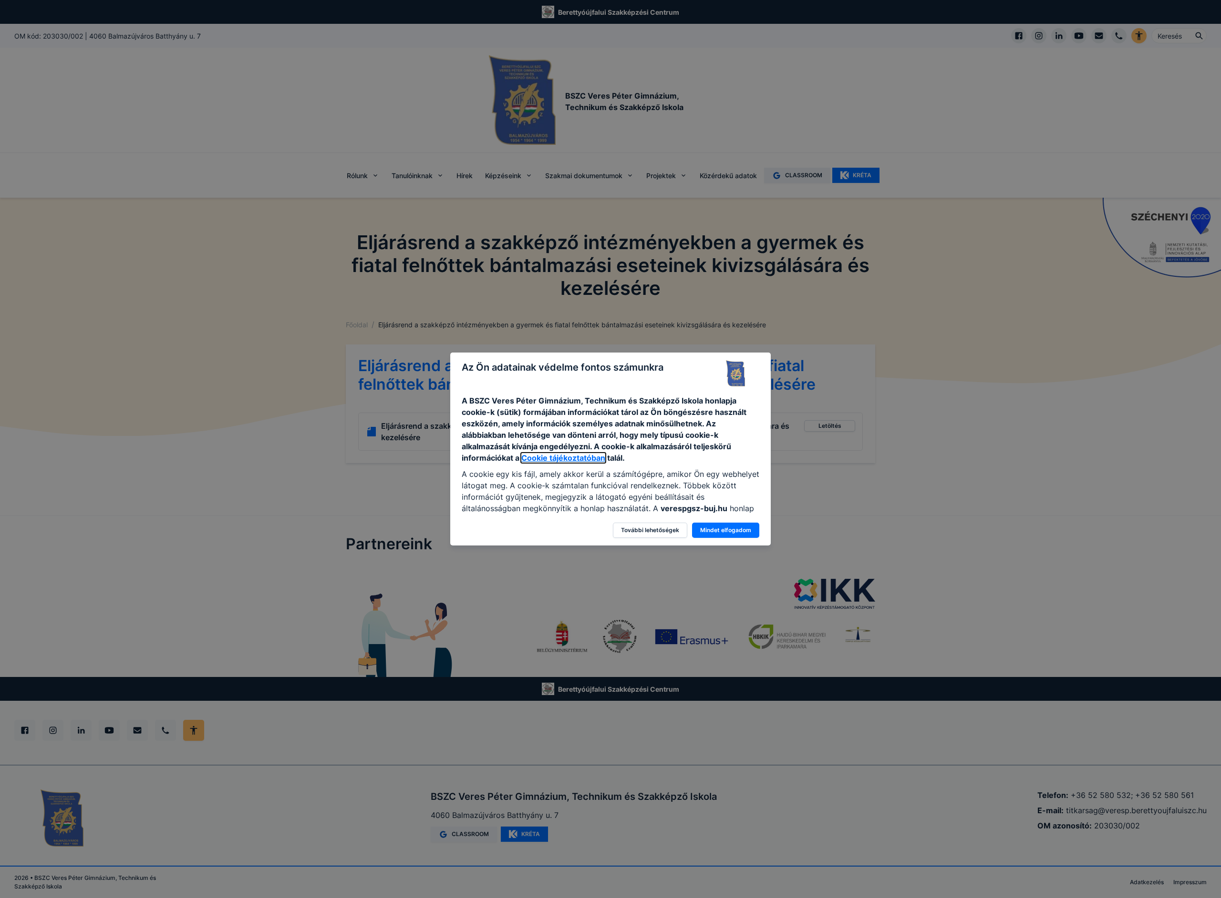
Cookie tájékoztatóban (563, 458)
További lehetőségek (650, 530)
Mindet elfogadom (725, 530)
